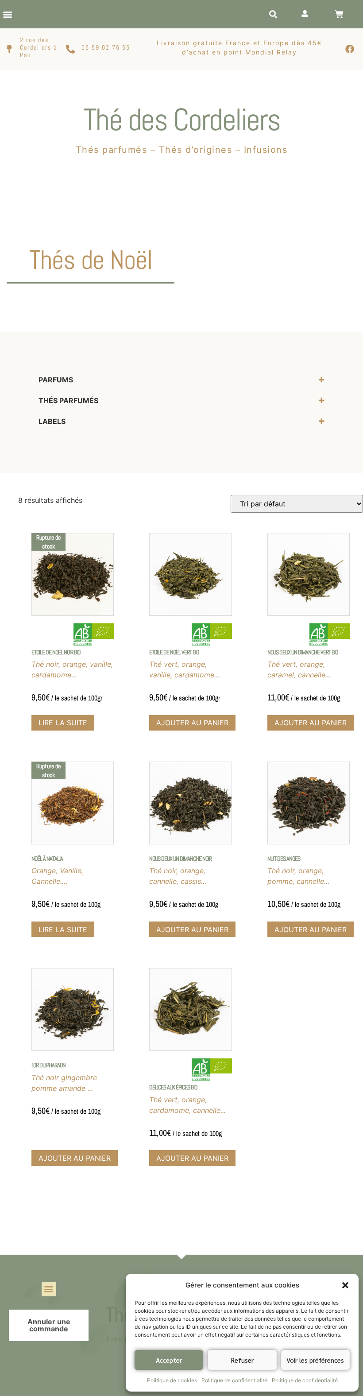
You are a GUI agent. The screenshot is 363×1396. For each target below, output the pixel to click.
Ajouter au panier (192, 722)
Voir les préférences (315, 1360)
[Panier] (339, 14)
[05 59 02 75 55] (70, 49)
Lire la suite (63, 722)
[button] (345, 1285)
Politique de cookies (172, 1380)
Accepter (169, 1360)
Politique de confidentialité (234, 1380)
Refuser (242, 1360)
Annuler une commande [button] (48, 1325)
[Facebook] (350, 49)
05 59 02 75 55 (105, 47)
